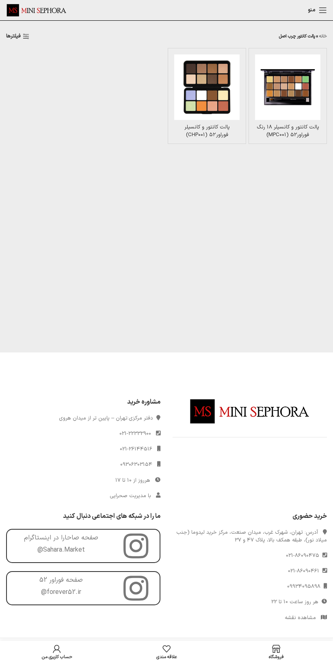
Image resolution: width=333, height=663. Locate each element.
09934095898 (305, 587)
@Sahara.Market (61, 550)
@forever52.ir (61, 592)
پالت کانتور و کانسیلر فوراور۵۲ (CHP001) (207, 131)
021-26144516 (136, 449)
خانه (323, 36)
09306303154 (136, 465)
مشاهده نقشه (300, 618)
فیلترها (13, 36)
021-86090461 (305, 571)
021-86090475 (304, 556)
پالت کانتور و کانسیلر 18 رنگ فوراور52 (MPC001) (288, 131)
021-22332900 (135, 434)
